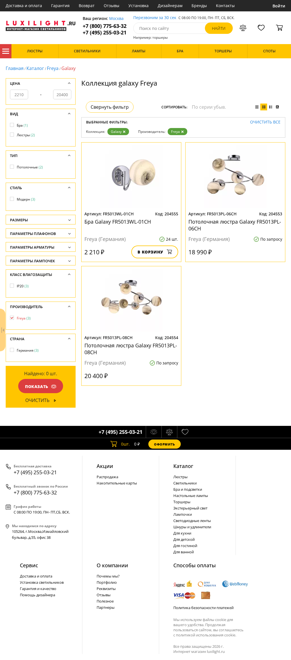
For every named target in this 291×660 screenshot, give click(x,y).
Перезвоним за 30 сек (154, 17)
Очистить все (265, 122)
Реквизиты (106, 588)
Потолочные (30, 167)
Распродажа (107, 476)
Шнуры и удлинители (192, 526)
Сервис (29, 565)
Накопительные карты (117, 483)
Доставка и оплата (24, 5)
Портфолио (107, 582)
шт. (125, 444)
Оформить (164, 444)
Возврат (87, 5)
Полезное (105, 601)
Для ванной (183, 551)
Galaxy (116, 131)
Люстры (26, 135)
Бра (22, 125)
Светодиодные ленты (192, 520)
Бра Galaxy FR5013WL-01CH (117, 221)
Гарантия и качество (38, 588)
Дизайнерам (170, 5)
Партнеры (106, 607)
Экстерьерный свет (190, 508)
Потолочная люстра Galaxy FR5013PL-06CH (234, 225)
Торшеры (181, 501)
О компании (112, 565)
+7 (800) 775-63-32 (104, 26)
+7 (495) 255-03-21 (104, 32)
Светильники (185, 483)
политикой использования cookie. (206, 635)
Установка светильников (42, 582)
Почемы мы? (108, 576)
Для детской (184, 539)
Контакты (225, 5)
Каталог (5, 51)
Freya (53, 68)
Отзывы (111, 5)
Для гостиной (185, 545)
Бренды (199, 5)
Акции (105, 466)
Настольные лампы (190, 495)
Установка (138, 5)
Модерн (26, 199)
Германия (28, 350)
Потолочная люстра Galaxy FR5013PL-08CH (130, 349)
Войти (279, 6)
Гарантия (60, 5)
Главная (15, 68)
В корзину (150, 252)
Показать (36, 386)
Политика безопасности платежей (203, 607)
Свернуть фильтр (110, 107)
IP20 (23, 286)
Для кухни (182, 533)
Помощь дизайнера (37, 594)
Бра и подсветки (187, 489)
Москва (116, 18)
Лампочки (182, 514)
